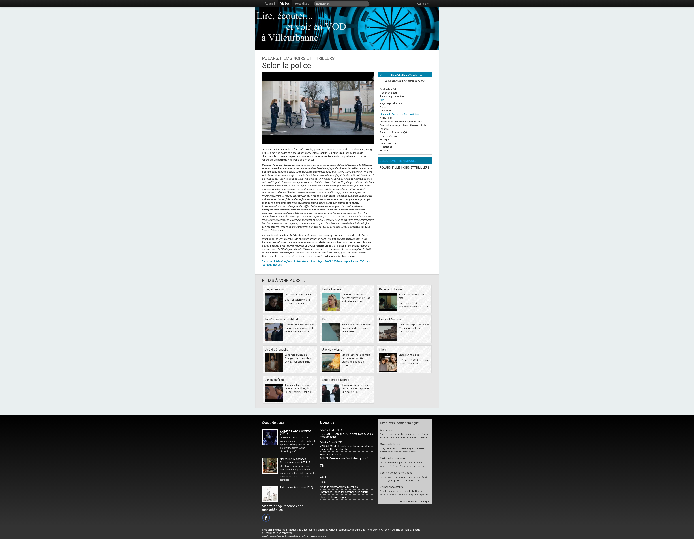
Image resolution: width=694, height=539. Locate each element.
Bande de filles (274, 379)
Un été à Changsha (276, 349)
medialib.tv (278, 535)
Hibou (323, 481)
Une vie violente (332, 349)
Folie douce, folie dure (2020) (296, 487)
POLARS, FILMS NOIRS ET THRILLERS (404, 167)
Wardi (323, 476)
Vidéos (285, 3)
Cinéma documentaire (393, 458)
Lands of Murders (390, 319)
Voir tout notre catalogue (416, 501)
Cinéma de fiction (389, 114)
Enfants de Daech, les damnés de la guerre (344, 492)
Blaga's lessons (275, 289)
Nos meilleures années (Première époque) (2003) (295, 460)
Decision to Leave (390, 289)
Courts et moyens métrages (396, 472)
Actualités (302, 3)
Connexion (423, 3)
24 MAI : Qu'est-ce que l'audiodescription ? (344, 458)
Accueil (270, 3)
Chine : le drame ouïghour (334, 497)
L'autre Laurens (331, 289)
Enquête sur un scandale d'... (282, 319)
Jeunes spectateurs (391, 487)
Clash (382, 349)
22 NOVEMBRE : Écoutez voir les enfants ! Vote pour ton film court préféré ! (346, 448)
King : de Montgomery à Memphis (339, 487)
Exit (324, 319)
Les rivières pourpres (335, 379)
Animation (386, 430)
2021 (382, 100)
